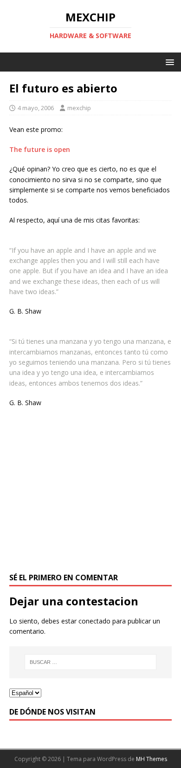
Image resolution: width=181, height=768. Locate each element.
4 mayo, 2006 (36, 108)
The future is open (39, 149)
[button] (168, 61)
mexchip (79, 108)
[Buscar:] (91, 662)
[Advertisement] (90, 496)
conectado (94, 621)
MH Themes (151, 759)
